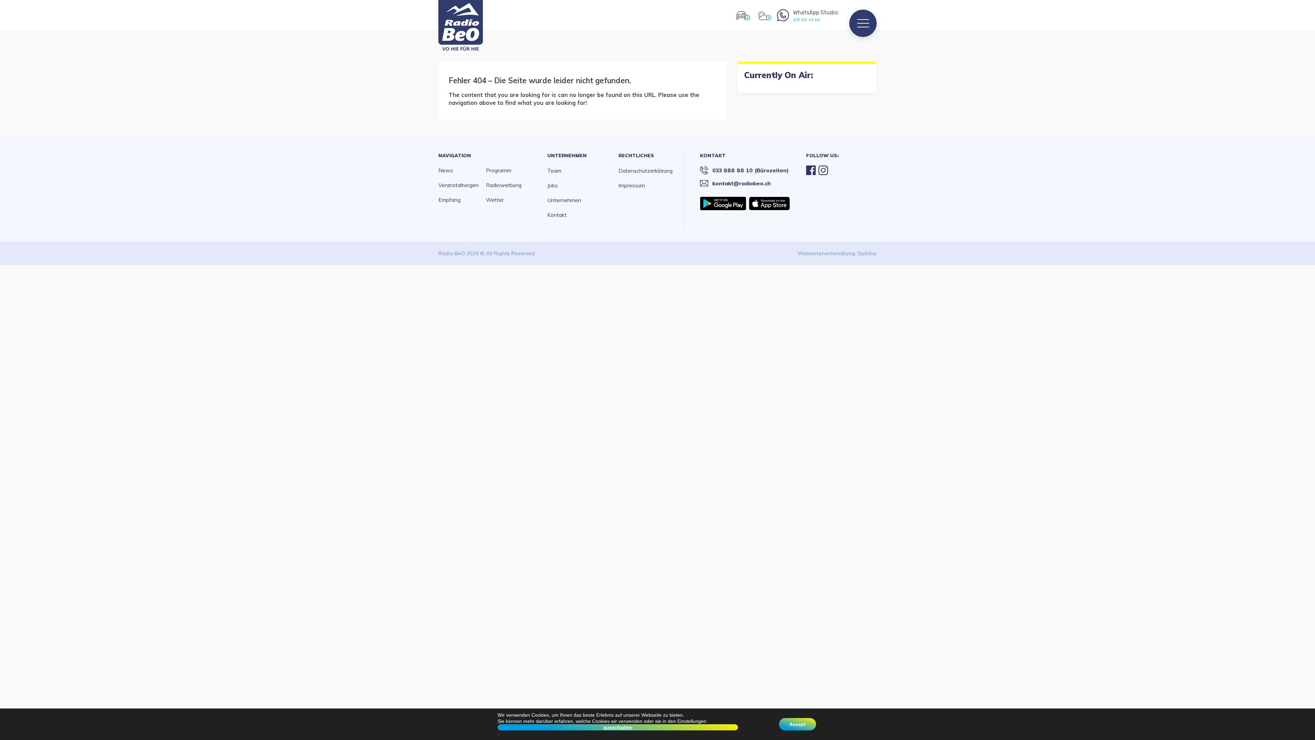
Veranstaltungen (458, 185)
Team (554, 170)
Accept (797, 724)
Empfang (449, 199)
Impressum (631, 185)
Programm (498, 170)
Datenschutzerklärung (645, 170)
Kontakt (557, 214)
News (445, 170)
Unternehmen (567, 155)
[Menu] (863, 23)
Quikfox (867, 253)
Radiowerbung (504, 185)
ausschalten (617, 727)
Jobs (552, 185)
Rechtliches (636, 155)
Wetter (495, 199)
